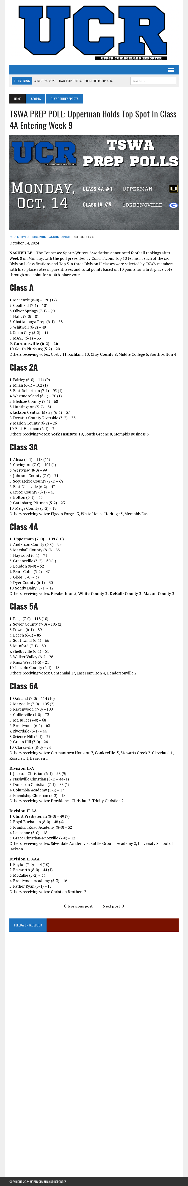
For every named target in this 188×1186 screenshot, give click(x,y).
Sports (36, 98)
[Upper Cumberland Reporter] (94, 33)
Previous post (80, 906)
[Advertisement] (94, 983)
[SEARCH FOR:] (153, 80)
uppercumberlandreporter (48, 237)
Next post (111, 906)
